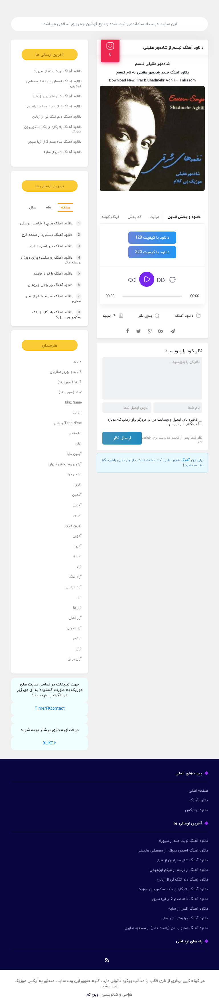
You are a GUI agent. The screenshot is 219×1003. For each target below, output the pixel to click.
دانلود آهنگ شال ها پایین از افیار (57, 96)
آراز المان (75, 618)
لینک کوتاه (110, 217)
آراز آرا (77, 607)
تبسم (120, 72)
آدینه (77, 556)
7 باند (77, 361)
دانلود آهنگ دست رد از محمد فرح (51, 235)
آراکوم (77, 638)
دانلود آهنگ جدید (175, 72)
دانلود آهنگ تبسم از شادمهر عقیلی (173, 47)
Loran (77, 413)
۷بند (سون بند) (70, 392)
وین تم (92, 994)
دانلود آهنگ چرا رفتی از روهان (54, 285)
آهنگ (185, 460)
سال (32, 207)
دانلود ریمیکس (196, 810)
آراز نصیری (74, 628)
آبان (79, 443)
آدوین (77, 536)
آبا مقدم (75, 433)
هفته (65, 207)
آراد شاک (75, 577)
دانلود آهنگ (184, 316)
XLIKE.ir (49, 743)
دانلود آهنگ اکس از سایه (62, 152)
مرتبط (154, 217)
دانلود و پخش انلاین (184, 217)
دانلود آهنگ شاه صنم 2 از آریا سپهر (55, 142)
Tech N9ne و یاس (68, 423)
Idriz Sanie (73, 402)
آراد (79, 566)
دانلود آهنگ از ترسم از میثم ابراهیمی (53, 106)
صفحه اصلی (198, 790)
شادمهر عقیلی (148, 72)
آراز (79, 597)
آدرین (77, 515)
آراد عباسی (74, 587)
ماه (48, 207)
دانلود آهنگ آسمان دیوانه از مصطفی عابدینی (54, 83)
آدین (78, 546)
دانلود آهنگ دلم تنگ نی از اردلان (57, 116)
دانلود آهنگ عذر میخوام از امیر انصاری (54, 299)
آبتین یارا (75, 474)
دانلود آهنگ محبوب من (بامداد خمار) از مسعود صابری (166, 928)
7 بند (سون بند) (70, 382)
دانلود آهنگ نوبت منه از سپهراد (58, 71)
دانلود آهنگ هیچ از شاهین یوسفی (50, 223)
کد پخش (134, 217)
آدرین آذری (73, 525)
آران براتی (75, 659)
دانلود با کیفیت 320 (152, 252)
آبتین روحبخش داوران (65, 464)
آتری (78, 484)
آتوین (77, 505)
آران (79, 648)
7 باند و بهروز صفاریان (66, 372)
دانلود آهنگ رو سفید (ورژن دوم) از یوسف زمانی (51, 260)
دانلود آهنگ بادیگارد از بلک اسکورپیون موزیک (53, 129)
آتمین (77, 495)
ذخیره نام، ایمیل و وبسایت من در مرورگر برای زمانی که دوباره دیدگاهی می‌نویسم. (152, 422)
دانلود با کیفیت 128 (152, 237)
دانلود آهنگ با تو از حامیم (56, 273)
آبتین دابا (74, 454)
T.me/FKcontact (50, 708)
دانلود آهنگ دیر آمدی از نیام (54, 246)
